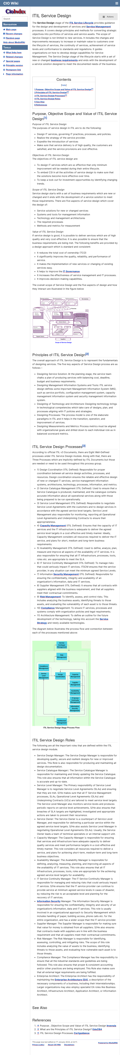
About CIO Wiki (54, 1045)
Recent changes (14, 33)
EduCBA (97, 1029)
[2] (87, 354)
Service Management (98, 26)
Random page (13, 38)
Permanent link (13, 69)
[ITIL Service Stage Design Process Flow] (61, 684)
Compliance (48, 607)
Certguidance (82, 1033)
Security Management (66, 574)
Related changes (14, 56)
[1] (45, 117)
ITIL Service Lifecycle (81, 22)
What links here (14, 52)
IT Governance (71, 271)
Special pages (13, 61)
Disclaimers (69, 1045)
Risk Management (50, 596)
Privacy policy (38, 1045)
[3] (83, 446)
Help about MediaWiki (14, 42)
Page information (14, 73)
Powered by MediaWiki (108, 1043)
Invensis (111, 1025)
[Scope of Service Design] (61, 320)
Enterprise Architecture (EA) (71, 979)
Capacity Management (53, 525)
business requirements (64, 60)
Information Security (48, 901)
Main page (11, 29)
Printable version (14, 65)
